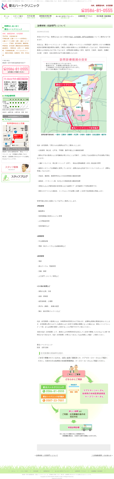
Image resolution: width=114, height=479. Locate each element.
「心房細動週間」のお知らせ (101, 455)
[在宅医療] (65, 17)
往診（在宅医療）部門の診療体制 (81, 37)
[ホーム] (6, 17)
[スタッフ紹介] (18, 17)
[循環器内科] (45, 17)
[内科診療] (31, 17)
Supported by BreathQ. (57, 478)
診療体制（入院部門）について (47, 455)
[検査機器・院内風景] (103, 17)
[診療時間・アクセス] (85, 17)
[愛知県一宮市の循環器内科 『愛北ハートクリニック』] (20, 9)
